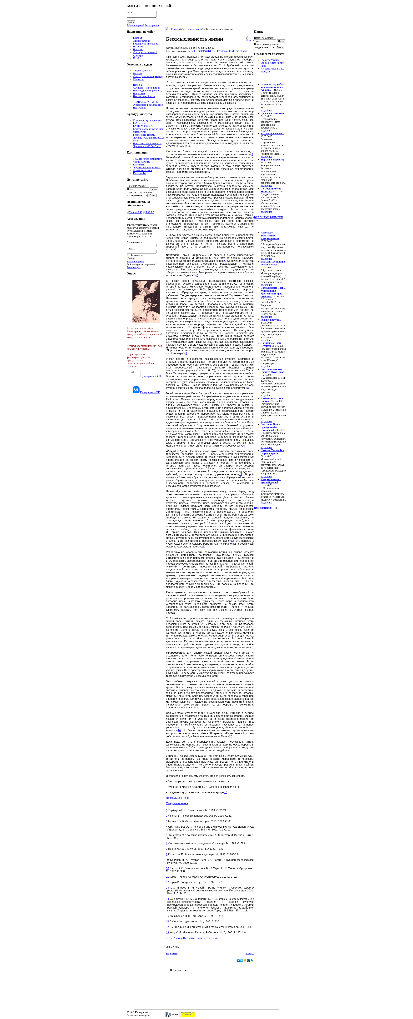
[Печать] (250, 38)
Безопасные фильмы (144, 134)
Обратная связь (141, 161)
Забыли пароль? (135, 25)
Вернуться (171, 953)
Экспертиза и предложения (148, 104)
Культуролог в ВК (150, 392)
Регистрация (152, 25)
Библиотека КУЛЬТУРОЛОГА (143, 124)
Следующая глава (177, 803)
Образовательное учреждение (188, 1013)
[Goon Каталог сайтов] (173, 1016)
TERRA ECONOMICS (145, 101)
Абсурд (178, 938)
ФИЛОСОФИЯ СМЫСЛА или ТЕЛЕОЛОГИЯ (220, 51)
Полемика (138, 46)
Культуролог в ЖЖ (151, 376)
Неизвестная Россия (144, 96)
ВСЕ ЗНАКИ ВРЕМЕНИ (268, 217)
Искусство (139, 93)
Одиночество (203, 938)
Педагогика (139, 107)
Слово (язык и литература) (147, 76)
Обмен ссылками (142, 170)
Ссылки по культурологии (147, 120)
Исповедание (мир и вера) (147, 90)
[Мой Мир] (248, 961)
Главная (137, 37)
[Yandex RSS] (134, 211)
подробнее (266, 110)
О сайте (138, 58)
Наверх (250, 953)
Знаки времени (141, 40)
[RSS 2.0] (148, 211)
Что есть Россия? (270, 60)
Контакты (138, 164)
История (137, 84)
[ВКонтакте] (238, 961)
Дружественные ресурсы (147, 167)
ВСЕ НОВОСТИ (263, 508)
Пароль (131, 248)
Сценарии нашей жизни (146, 87)
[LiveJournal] (252, 961)
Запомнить (136, 255)
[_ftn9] (166, 860)
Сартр (215, 938)
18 (225, 792)
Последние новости (267, 226)
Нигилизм (188, 938)
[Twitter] (241, 961)
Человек (137, 73)
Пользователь (134, 242)
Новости (138, 49)
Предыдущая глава (177, 797)
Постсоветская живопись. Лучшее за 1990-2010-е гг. (147, 145)
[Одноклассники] (245, 961)
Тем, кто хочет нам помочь (147, 158)
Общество (138, 79)
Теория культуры (142, 70)
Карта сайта (139, 173)
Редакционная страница (146, 43)
